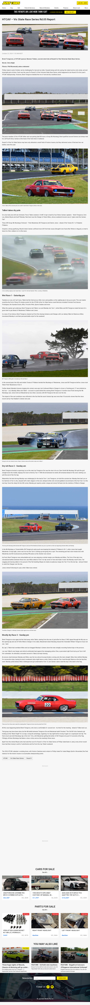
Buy (12, 8)
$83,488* (6, 898)
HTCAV (5, 758)
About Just (76, 8)
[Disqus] (45, 816)
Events (56, 8)
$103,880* (65, 898)
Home (4, 8)
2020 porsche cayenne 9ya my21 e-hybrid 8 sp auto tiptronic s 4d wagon (14, 895)
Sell (19, 8)
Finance (65, 8)
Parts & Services (30, 8)
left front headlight (71, 930)
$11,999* (36, 898)
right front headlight (42, 930)
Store (86, 8)
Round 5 (29, 758)
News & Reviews (45, 8)
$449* (5, 935)
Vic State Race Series (17, 758)
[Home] (11, 3)
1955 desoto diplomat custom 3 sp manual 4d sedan (42, 895)
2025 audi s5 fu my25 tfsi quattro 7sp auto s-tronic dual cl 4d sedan (72, 895)
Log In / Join (82, 3)
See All (44, 872)
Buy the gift (70, 12)
